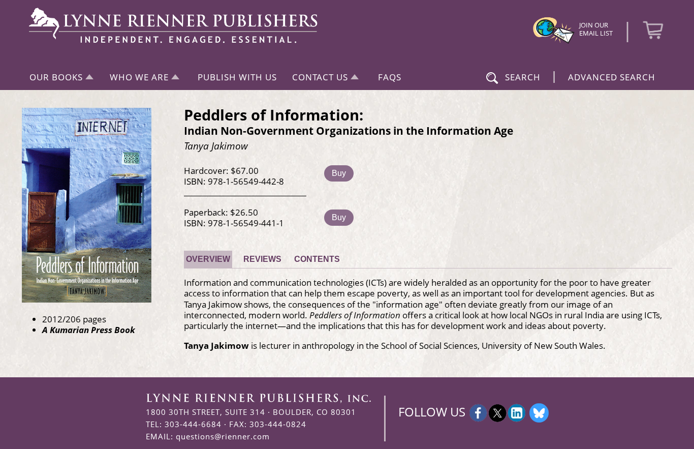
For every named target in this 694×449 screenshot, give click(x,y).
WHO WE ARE (139, 77)
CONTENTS (317, 259)
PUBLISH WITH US (237, 77)
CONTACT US (320, 77)
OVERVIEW (208, 259)
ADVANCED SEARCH (611, 77)
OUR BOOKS (56, 77)
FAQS (389, 77)
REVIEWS (262, 259)
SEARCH (523, 77)
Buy (339, 173)
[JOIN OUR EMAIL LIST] (553, 42)
